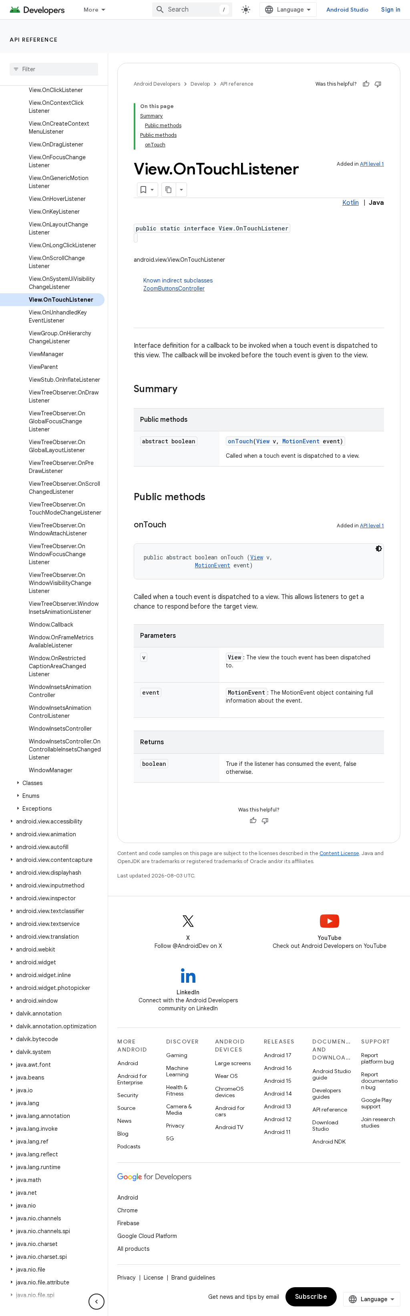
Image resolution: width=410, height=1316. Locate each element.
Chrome (127, 1210)
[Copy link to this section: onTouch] (174, 525)
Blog (123, 1133)
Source (126, 1108)
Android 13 (277, 1106)
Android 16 (278, 1068)
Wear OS (226, 1076)
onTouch (240, 441)
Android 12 (277, 1119)
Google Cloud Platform (147, 1236)
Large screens (233, 1063)
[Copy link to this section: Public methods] (213, 498)
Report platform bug (377, 1058)
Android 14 (278, 1093)
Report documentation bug (379, 1081)
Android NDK (329, 1141)
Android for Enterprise (132, 1079)
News (124, 1120)
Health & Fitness (176, 1090)
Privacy (175, 1125)
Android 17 (277, 1055)
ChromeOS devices (229, 1092)
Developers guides (326, 1093)
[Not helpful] (378, 84)
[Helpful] (366, 84)
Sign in (390, 9)
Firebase (128, 1223)
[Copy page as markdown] (169, 189)
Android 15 (277, 1080)
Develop (200, 83)
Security (127, 1095)
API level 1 (372, 163)
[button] (52, 783)
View (262, 441)
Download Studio (325, 1125)
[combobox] (192, 9)
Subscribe (311, 1297)
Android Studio (347, 9)
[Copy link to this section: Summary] (185, 390)
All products (133, 1248)
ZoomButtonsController (174, 288)
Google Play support (376, 1103)
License (153, 1277)
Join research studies (378, 1122)
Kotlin (350, 203)
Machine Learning (177, 1071)
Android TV (229, 1127)
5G (170, 1138)
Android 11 (277, 1132)
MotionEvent (301, 441)
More (91, 9)
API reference (34, 39)
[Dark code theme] (379, 548)
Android (127, 1063)
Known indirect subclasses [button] (178, 284)
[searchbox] (54, 69)
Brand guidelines (193, 1277)
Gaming (176, 1055)
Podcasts (128, 1146)
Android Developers (157, 83)
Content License (339, 853)
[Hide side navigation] (96, 1302)
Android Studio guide (331, 1074)
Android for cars (230, 1111)
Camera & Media (179, 1109)
